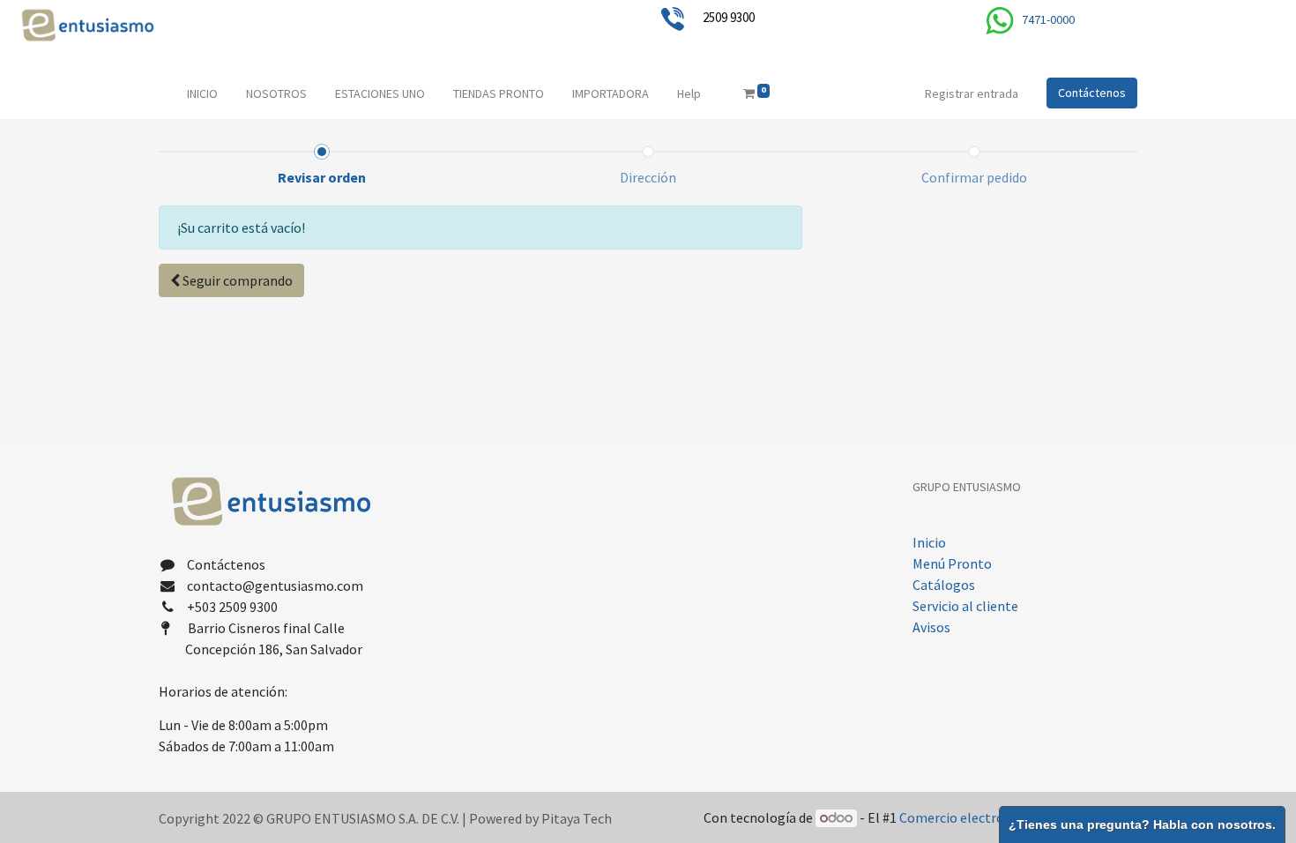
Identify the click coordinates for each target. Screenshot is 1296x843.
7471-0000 (1048, 19)
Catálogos (943, 584)
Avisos (932, 627)
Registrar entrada (971, 93)
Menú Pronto (952, 563)
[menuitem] (202, 94)
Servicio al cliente (965, 606)
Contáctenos (1092, 93)
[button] (231, 280)
